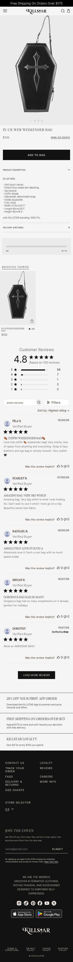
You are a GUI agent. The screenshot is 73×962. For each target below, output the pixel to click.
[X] (54, 903)
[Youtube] (47, 903)
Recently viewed (15, 267)
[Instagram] (19, 903)
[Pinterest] (33, 903)
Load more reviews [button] (36, 675)
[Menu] (5, 10)
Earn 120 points (60, 137)
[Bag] (68, 11)
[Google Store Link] (49, 914)
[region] (36, 370)
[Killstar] (37, 931)
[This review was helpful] (58, 466)
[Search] (63, 11)
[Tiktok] (26, 903)
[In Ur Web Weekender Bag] (36, 70)
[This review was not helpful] (65, 466)
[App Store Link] (22, 914)
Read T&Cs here (51, 862)
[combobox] (52, 410)
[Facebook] (40, 903)
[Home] (36, 10)
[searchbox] (19, 402)
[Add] (32, 321)
